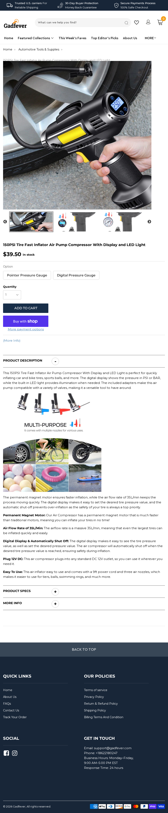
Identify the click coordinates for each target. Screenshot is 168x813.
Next (149, 222)
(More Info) (11, 340)
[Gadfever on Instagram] (15, 754)
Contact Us (11, 710)
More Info (12, 603)
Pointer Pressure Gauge (27, 274)
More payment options (26, 329)
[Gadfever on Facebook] (7, 754)
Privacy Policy (94, 697)
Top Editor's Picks (104, 38)
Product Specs (17, 591)
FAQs (7, 703)
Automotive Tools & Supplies (38, 49)
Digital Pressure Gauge (76, 274)
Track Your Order (15, 717)
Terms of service (95, 690)
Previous (5, 222)
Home (8, 38)
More (149, 38)
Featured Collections (34, 38)
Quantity (9, 287)
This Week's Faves (72, 38)
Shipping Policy (95, 710)
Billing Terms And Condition (103, 717)
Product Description (22, 360)
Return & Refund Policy (101, 703)
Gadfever (19, 806)
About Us (130, 38)
